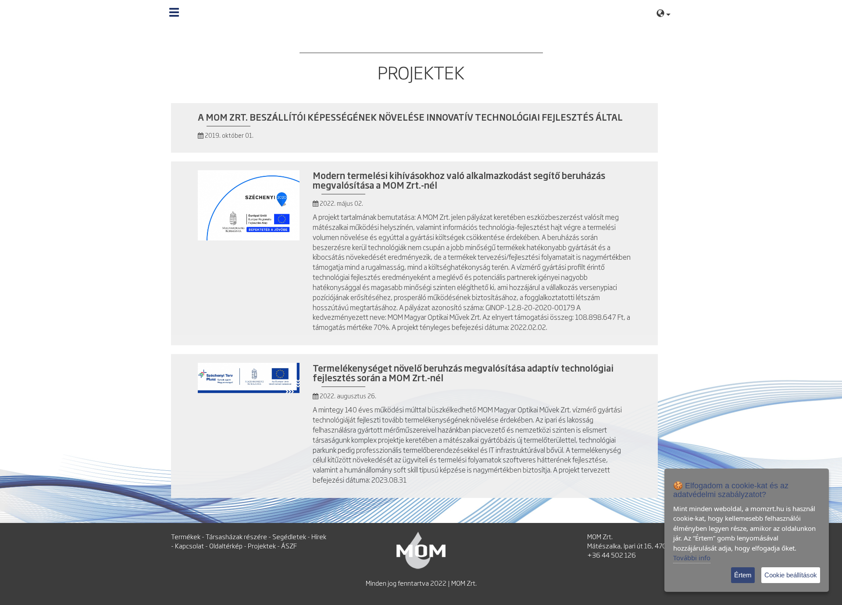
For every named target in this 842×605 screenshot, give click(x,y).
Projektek (262, 546)
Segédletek (289, 536)
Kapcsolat (189, 546)
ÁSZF (289, 546)
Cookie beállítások (790, 575)
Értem (743, 575)
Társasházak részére (236, 536)
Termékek (185, 536)
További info (691, 557)
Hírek (318, 536)
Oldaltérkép (226, 546)
